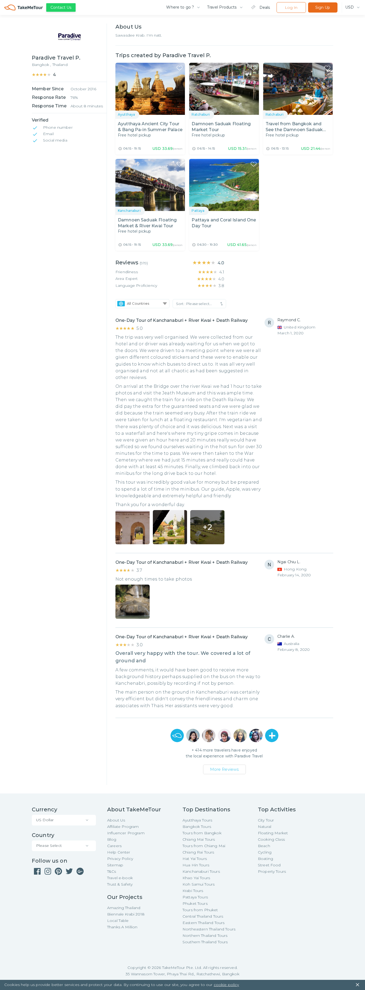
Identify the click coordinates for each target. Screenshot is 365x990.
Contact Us (61, 7)
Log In (291, 7)
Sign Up (322, 7)
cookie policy (226, 984)
